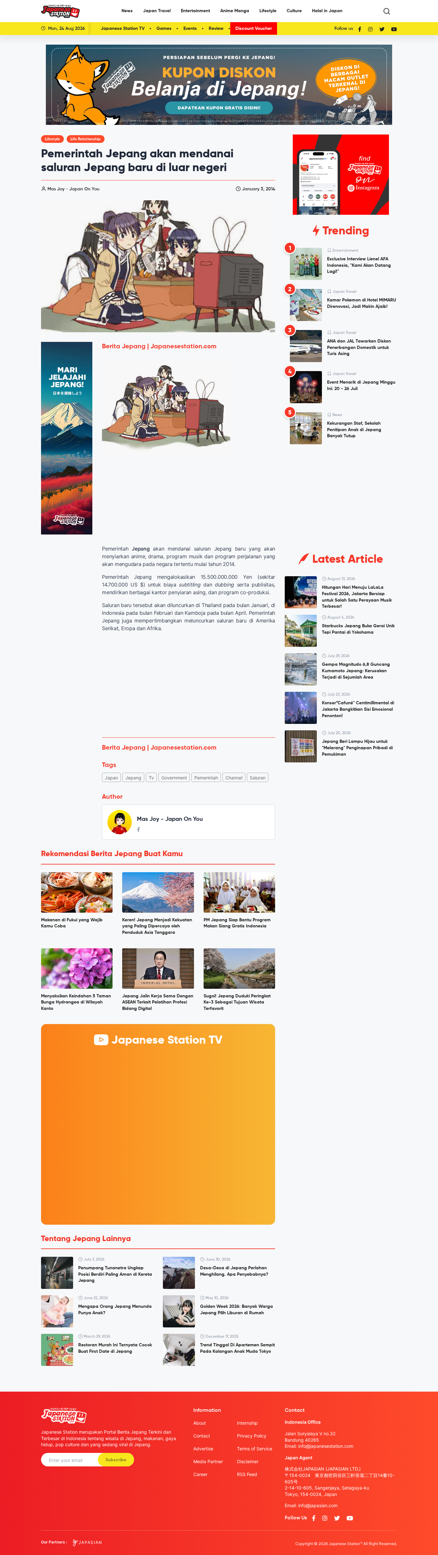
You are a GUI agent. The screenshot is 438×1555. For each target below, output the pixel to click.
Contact (201, 1435)
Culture (294, 11)
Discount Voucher (253, 28)
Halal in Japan (327, 11)
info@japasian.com (318, 1505)
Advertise (203, 1448)
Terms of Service (254, 1448)
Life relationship (86, 139)
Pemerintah (206, 777)
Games (164, 28)
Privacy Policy (251, 1435)
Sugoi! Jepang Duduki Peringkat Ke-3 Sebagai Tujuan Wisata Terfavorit (237, 1002)
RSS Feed (247, 1474)
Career (200, 1474)
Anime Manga (234, 11)
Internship (247, 1423)
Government (174, 777)
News (127, 11)
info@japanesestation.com (325, 1446)
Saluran (257, 777)
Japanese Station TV (123, 28)
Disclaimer (247, 1461)
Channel (233, 777)
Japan (111, 777)
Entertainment (195, 11)
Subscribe (115, 1460)
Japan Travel (157, 11)
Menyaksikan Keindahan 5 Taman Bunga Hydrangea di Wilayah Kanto (76, 1002)
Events (190, 28)
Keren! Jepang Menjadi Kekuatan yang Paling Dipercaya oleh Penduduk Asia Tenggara (157, 926)
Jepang (133, 777)
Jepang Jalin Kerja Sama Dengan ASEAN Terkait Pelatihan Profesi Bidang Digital (157, 1002)
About (199, 1423)
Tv (151, 777)
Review (216, 28)
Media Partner (208, 1461)
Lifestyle (267, 11)
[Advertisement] (188, 685)
